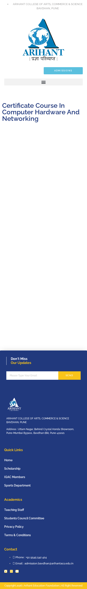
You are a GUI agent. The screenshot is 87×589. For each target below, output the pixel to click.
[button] (43, 82)
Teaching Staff (14, 510)
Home (8, 460)
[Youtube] (17, 571)
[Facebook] (5, 571)
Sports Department (17, 485)
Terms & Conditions (17, 535)
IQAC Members (14, 477)
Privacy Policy (14, 526)
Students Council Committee (24, 518)
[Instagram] (11, 571)
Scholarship (12, 468)
